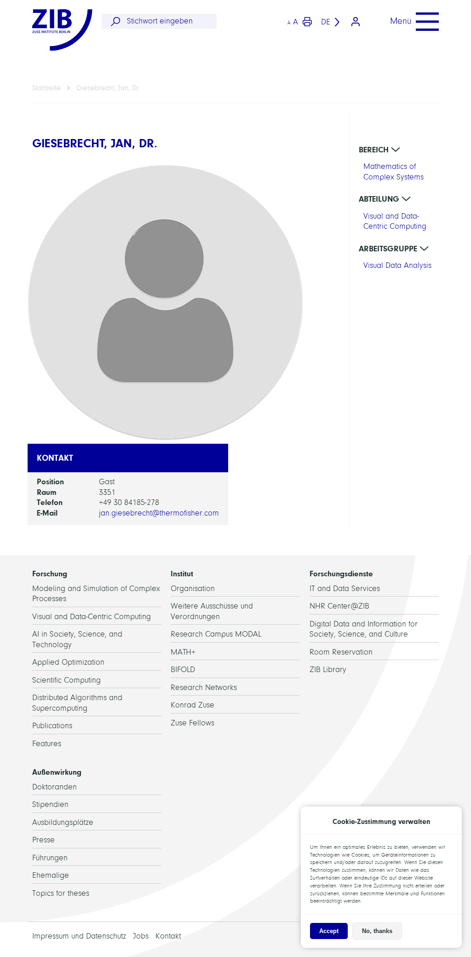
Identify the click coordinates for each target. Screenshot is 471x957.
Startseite (46, 88)
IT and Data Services (345, 588)
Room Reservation (341, 652)
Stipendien (50, 804)
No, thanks (377, 931)
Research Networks (204, 687)
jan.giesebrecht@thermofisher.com (159, 513)
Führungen (50, 857)
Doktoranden (54, 787)
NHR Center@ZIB (339, 606)
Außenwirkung (56, 772)
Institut (182, 573)
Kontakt (168, 936)
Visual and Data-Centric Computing (91, 616)
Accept (329, 931)
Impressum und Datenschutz (79, 936)
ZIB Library (328, 669)
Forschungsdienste (341, 573)
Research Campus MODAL (216, 634)
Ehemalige (50, 875)
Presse (43, 839)
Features (46, 743)
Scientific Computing (66, 680)
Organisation (193, 588)
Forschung (49, 573)
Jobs (141, 936)
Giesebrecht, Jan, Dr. (108, 88)
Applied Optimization (68, 662)
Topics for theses (60, 893)
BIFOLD (183, 669)
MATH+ (183, 652)
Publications (52, 725)
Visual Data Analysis (397, 265)
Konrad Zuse (192, 705)
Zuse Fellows (192, 723)
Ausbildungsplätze (62, 822)
